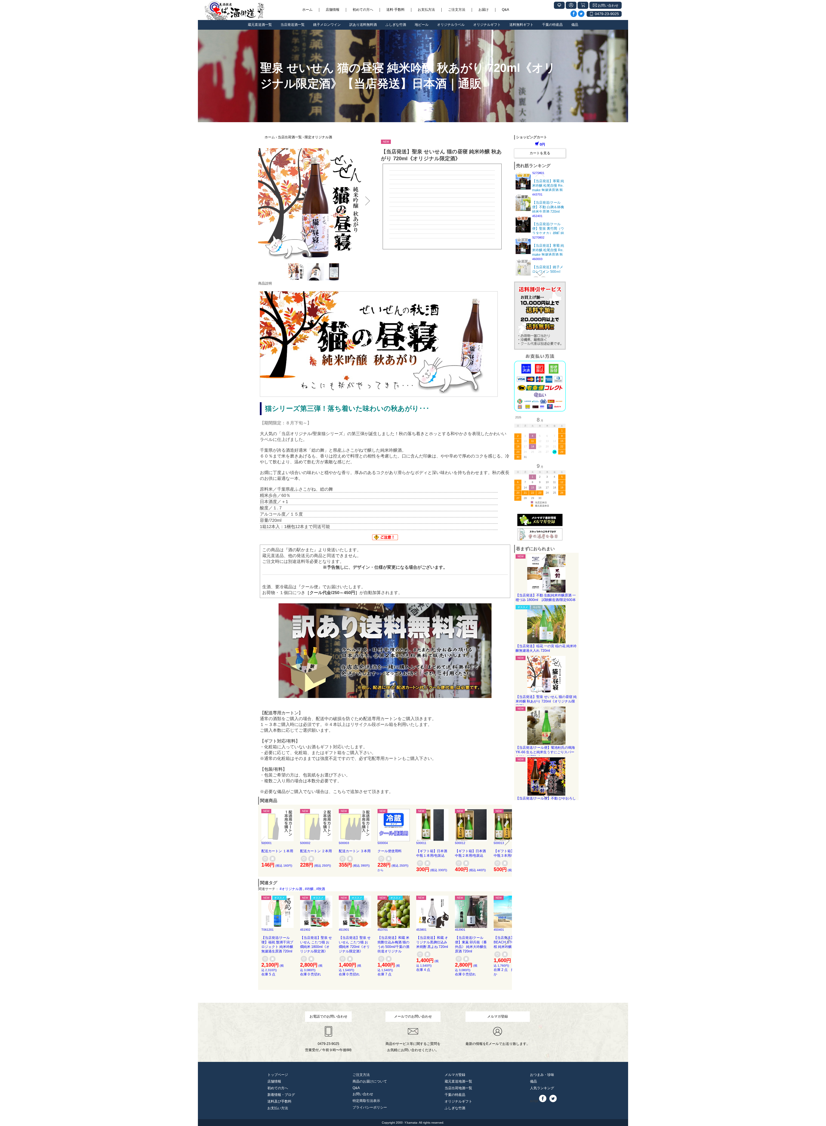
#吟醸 (309, 889)
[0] (265, 859)
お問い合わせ (363, 1094)
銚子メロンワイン (327, 24)
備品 (574, 24)
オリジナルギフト (487, 24)
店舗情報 (332, 9)
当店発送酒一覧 (292, 24)
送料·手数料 (395, 9)
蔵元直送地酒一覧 (458, 1081)
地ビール (421, 24)
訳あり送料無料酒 (363, 24)
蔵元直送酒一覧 (260, 24)
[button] (263, 201)
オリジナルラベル (451, 24)
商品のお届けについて (370, 1081)
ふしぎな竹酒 (395, 24)
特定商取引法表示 (366, 1101)
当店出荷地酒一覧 (458, 1088)
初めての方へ (363, 9)
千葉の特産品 (552, 24)
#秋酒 (320, 889)
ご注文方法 (456, 9)
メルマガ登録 (455, 1075)
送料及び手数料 (279, 1101)
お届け (483, 9)
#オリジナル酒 (291, 889)
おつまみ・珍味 (542, 1075)
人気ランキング (542, 1088)
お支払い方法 (277, 1108)
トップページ (277, 1075)
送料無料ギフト (521, 24)
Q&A (505, 9)
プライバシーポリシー (370, 1107)
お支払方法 (426, 9)
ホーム (307, 9)
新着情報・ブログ (281, 1095)
